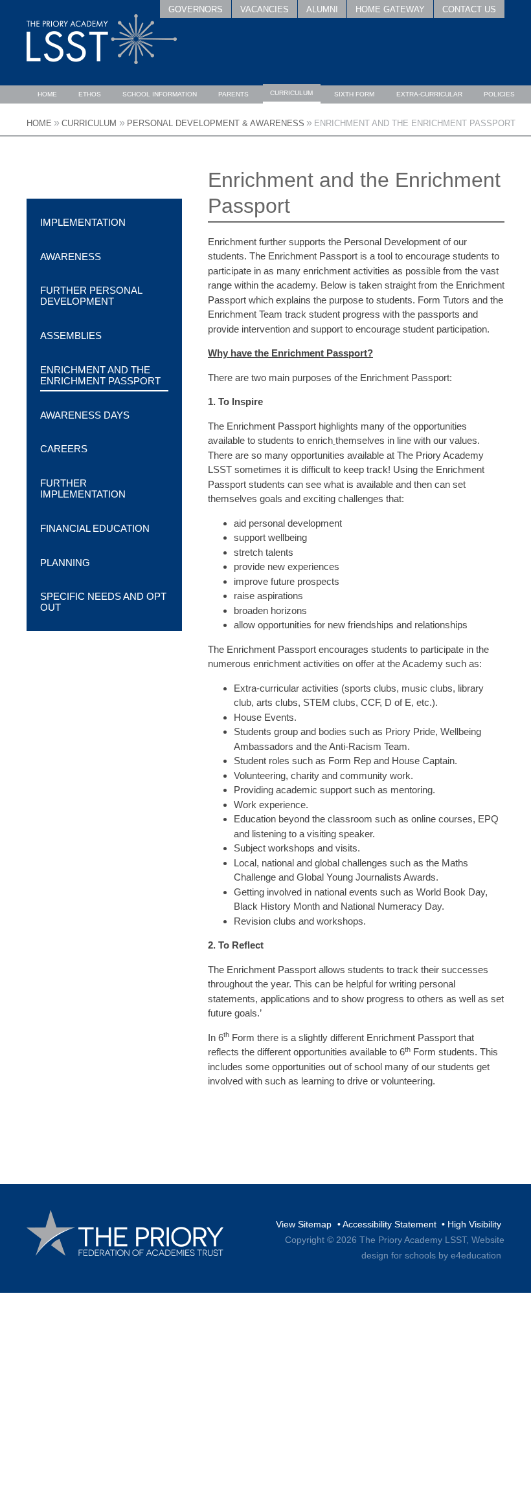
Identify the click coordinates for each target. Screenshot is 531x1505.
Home (39, 123)
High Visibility (474, 1224)
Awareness (70, 256)
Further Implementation (83, 489)
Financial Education (95, 528)
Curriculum (89, 123)
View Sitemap (304, 1224)
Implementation (83, 222)
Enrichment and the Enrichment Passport (414, 123)
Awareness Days (85, 415)
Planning (65, 562)
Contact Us (469, 9)
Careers (63, 448)
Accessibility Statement (389, 1224)
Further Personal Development (91, 296)
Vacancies (264, 9)
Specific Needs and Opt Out (103, 602)
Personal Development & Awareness (215, 123)
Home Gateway (390, 9)
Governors (195, 9)
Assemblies (71, 335)
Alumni (322, 9)
